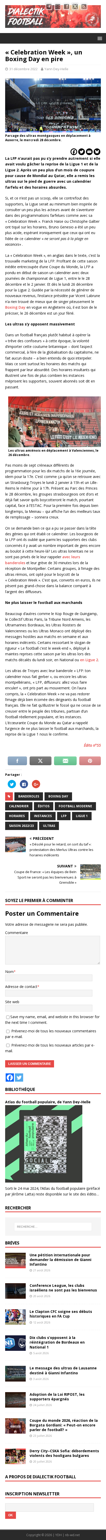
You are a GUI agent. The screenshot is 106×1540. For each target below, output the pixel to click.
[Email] (89, 151)
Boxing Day (15, 307)
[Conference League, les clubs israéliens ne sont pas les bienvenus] (15, 1295)
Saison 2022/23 (21, 826)
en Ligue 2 (89, 659)
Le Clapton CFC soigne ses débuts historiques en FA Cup (61, 1314)
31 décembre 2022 (23, 69)
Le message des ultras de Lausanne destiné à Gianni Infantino (63, 1370)
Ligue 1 (82, 816)
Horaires (17, 816)
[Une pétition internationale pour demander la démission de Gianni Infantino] (15, 1265)
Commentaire (16, 932)
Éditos (43, 806)
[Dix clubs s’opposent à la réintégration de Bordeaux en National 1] (15, 1347)
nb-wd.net (72, 1535)
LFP (64, 816)
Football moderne (75, 806)
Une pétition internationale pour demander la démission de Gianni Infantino (60, 1259)
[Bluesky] (97, 151)
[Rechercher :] (53, 1226)
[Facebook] (73, 151)
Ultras (49, 826)
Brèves (12, 1243)
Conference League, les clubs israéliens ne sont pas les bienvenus (63, 1287)
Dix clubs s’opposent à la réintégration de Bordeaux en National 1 (57, 1342)
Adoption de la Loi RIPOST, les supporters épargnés (57, 1396)
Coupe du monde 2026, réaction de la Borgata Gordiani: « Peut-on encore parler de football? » (64, 1425)
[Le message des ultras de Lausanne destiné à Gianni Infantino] (15, 1378)
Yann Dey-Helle (56, 69)
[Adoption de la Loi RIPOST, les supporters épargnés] (15, 1404)
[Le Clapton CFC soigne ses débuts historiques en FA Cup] (15, 1321)
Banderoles (28, 796)
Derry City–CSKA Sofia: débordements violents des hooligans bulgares (64, 1453)
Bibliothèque (20, 1089)
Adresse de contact (21, 986)
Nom (9, 971)
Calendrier (19, 806)
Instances (43, 816)
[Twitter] (81, 151)
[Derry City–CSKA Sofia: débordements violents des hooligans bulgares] (15, 1461)
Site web (12, 1001)
